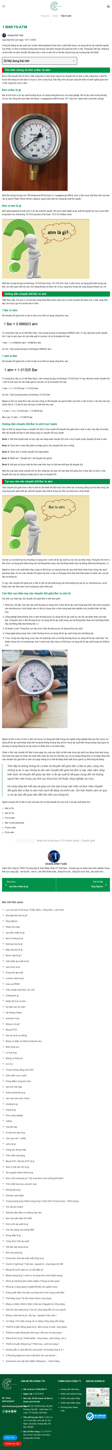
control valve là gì (15, 978)
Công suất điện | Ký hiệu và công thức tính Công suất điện (35, 1292)
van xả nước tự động (16, 1035)
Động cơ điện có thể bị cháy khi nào (24, 1041)
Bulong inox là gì (14, 944)
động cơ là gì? (13, 1024)
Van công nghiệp (14, 1115)
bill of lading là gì (14, 938)
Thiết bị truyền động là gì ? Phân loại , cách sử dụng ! (32, 1344)
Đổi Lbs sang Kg (14, 1252)
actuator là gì (12, 1018)
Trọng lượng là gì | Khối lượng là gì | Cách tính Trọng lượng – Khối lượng (42, 1201)
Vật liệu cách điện (15, 1195)
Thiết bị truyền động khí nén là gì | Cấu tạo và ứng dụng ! (34, 1332)
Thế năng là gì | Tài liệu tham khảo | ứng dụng (28, 1298)
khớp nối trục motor (16, 1001)
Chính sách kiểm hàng (70, 1403)
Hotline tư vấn (12, 1443)
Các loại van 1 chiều (16, 1138)
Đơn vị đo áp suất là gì (17, 1224)
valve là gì (11, 1144)
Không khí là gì (13, 1189)
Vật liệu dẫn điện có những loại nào (24, 1212)
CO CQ (9, 1064)
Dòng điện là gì (13, 1235)
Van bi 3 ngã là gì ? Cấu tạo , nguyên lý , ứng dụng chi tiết (34, 1264)
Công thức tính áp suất (17, 1241)
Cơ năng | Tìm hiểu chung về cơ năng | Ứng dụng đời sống (35, 1321)
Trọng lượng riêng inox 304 (19, 1069)
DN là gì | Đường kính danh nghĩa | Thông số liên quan (33, 1281)
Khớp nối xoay (13, 927)
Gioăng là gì (12, 1104)
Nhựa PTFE (11, 1029)
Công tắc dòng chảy (16, 1149)
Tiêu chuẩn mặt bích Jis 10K (20, 989)
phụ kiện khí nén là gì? (17, 915)
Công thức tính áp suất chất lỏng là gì (25, 1258)
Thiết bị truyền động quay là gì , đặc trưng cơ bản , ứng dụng (36, 1326)
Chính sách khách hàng (71, 1394)
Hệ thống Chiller (14, 1012)
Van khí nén (11, 1126)
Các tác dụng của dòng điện (20, 1229)
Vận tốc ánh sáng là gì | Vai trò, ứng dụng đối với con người (36, 1309)
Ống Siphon (11, 921)
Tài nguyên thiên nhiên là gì (19, 1172)
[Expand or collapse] (74, 61)
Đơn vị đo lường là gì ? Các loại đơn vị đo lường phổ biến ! (35, 1178)
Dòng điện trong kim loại (18, 1081)
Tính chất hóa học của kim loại (21, 1184)
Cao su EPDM (12, 984)
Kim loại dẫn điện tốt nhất (19, 1218)
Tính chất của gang (15, 1155)
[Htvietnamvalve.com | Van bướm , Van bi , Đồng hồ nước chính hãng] (56, 6)
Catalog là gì (12, 995)
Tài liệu (55, 16)
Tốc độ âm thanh (14, 1206)
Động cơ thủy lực (14, 1058)
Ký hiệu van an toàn (15, 1006)
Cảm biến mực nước (16, 1075)
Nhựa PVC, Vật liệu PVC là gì (20, 1161)
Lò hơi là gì (11, 1052)
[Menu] (3, 6)
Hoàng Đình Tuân (15, 35)
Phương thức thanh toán (69, 1409)
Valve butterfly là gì (15, 1092)
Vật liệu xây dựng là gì (17, 1247)
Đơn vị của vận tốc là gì (17, 1167)
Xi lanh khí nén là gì (15, 1132)
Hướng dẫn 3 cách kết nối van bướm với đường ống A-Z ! (35, 1349)
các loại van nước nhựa (17, 1098)
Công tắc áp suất (14, 972)
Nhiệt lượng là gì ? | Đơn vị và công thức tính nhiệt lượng (34, 1275)
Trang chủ (45, 16)
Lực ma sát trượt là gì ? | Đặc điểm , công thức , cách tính (35, 909)
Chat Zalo (10, 1437)
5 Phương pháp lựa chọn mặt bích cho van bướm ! (31, 1355)
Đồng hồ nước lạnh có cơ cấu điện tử (24, 1269)
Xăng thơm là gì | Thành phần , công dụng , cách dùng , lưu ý (36, 1338)
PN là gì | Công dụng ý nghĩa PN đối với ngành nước (32, 1286)
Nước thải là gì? (14, 955)
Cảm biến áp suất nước (17, 961)
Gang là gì (11, 1109)
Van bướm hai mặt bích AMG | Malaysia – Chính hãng (33, 1361)
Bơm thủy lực (12, 1047)
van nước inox (13, 967)
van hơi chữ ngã (14, 1086)
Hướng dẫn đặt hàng (70, 1389)
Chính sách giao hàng (70, 1398)
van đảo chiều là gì (15, 932)
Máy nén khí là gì (14, 949)
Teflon (9, 1121)
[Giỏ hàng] (108, 6)
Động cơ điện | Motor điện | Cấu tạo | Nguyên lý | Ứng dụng (35, 1304)
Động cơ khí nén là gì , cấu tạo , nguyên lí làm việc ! (31, 1315)
